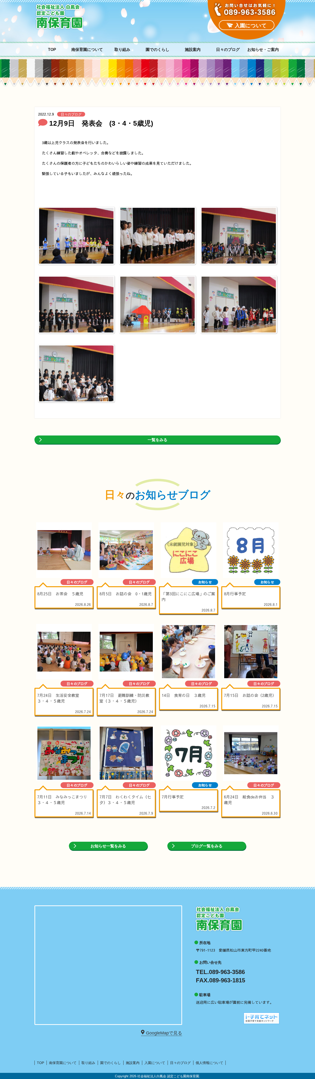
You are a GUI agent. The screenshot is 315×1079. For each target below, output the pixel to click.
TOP (52, 50)
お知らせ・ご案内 (263, 50)
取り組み (122, 50)
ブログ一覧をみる (206, 846)
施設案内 (193, 50)
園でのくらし (157, 50)
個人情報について (209, 1063)
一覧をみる (157, 440)
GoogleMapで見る (164, 1033)
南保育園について (87, 50)
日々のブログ (228, 50)
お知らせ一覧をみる (108, 846)
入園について (154, 1063)
